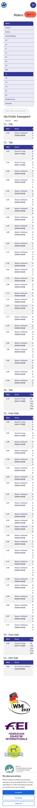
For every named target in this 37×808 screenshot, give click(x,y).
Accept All (18, 792)
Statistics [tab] (8, 103)
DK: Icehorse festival (33, 401)
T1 (6, 74)
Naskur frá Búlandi (21, 133)
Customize (18, 798)
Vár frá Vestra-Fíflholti (22, 666)
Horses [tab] (7, 28)
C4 (6, 40)
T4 (6, 87)
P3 (6, 65)
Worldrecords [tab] (10, 99)
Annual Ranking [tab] (10, 36)
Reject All (18, 803)
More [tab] (16, 121)
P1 (6, 57)
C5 (6, 44)
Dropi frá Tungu (20, 151)
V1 (6, 91)
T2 (6, 78)
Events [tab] (7, 32)
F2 (6, 53)
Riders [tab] (7, 23)
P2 (6, 61)
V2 (6, 95)
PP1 (6, 70)
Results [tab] (8, 121)
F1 (6, 49)
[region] (18, 790)
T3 (6, 82)
